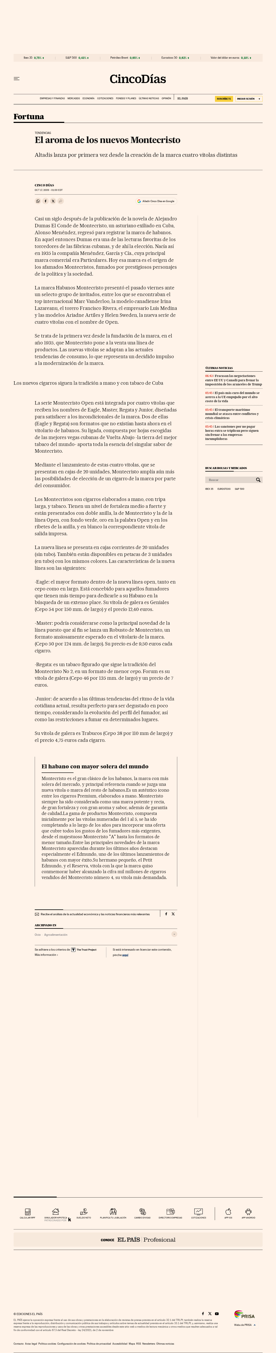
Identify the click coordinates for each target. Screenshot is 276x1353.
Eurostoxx (224, 489)
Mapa (132, 1343)
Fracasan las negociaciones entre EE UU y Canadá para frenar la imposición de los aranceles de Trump (233, 380)
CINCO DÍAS (44, 185)
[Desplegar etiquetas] (174, 934)
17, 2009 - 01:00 (48, 190)
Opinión (166, 98)
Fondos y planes (126, 98)
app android (248, 1217)
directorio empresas (170, 1217)
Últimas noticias (149, 98)
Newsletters (148, 1343)
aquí (125, 955)
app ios (228, 1217)
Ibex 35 (28, 57)
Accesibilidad (119, 1343)
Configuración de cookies (71, 1343)
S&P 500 (71, 57)
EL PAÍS (181, 97)
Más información (45, 954)
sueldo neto (84, 1217)
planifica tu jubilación (113, 1217)
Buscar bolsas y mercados (226, 468)
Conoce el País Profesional (138, 1239)
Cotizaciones (105, 98)
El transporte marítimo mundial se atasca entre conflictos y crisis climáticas (232, 414)
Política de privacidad (99, 1343)
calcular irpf (27, 1217)
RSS (138, 1343)
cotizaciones (198, 1217)
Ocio (38, 934)
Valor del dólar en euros (225, 57)
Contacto (19, 1343)
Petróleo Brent (119, 57)
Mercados (73, 98)
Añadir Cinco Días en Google (158, 201)
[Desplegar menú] (17, 78)
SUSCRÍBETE (224, 98)
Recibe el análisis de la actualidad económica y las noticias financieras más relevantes (95, 914)
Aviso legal (31, 1343)
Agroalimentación (55, 934)
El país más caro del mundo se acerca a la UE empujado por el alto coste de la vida (232, 397)
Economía (88, 98)
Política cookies (47, 1343)
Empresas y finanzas (52, 98)
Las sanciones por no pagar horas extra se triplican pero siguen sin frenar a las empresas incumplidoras (232, 433)
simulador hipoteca (55, 1217)
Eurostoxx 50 (169, 57)
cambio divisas (142, 1217)
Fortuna (29, 117)
